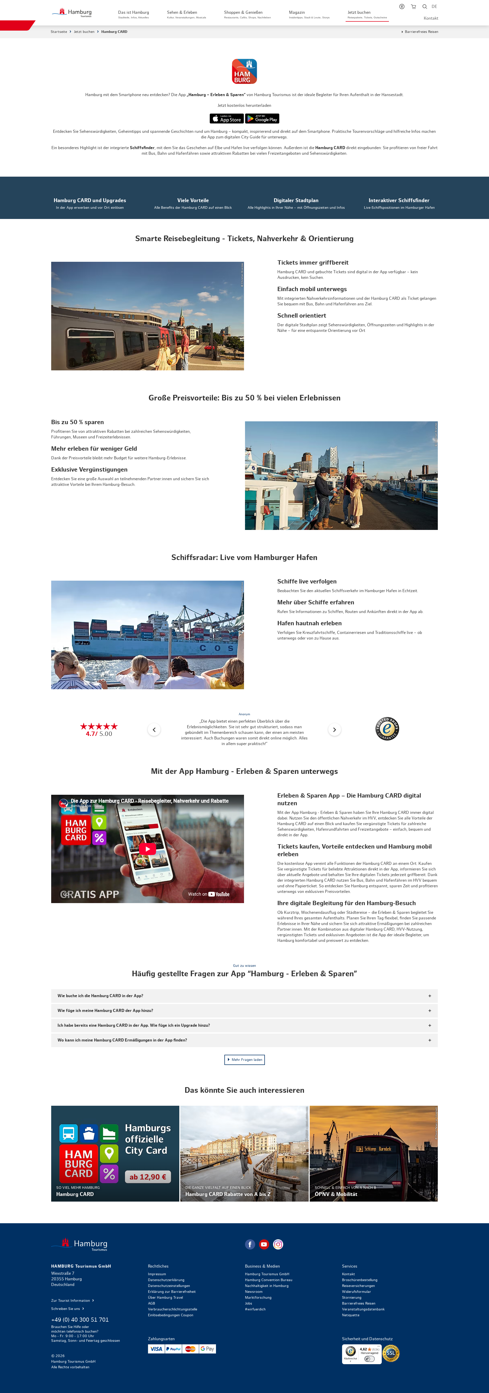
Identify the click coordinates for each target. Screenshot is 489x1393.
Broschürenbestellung (359, 1280)
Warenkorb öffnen (413, 7)
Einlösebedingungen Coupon (170, 1315)
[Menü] (379, 1347)
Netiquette (350, 1315)
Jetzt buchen (84, 32)
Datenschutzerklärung (166, 1280)
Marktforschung (258, 1297)
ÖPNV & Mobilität (374, 1154)
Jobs (248, 1303)
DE (434, 7)
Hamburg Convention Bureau (268, 1280)
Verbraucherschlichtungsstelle (172, 1309)
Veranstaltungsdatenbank (363, 1309)
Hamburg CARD (115, 1154)
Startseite (59, 32)
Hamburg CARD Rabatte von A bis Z (244, 1154)
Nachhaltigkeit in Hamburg (267, 1286)
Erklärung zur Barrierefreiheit (172, 1292)
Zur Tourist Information (71, 1301)
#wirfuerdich (255, 1309)
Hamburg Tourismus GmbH (267, 1274)
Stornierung (351, 1297)
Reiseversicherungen (358, 1286)
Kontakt (431, 18)
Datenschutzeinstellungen (169, 1286)
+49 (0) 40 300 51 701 (80, 1320)
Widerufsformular (356, 1292)
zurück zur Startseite (147, 1244)
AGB (151, 1303)
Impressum (157, 1274)
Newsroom (254, 1292)
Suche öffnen (424, 7)
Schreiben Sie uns (66, 1309)
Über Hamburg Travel (165, 1297)
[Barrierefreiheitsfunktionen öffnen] (402, 7)
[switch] (369, 1359)
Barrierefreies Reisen (421, 32)
